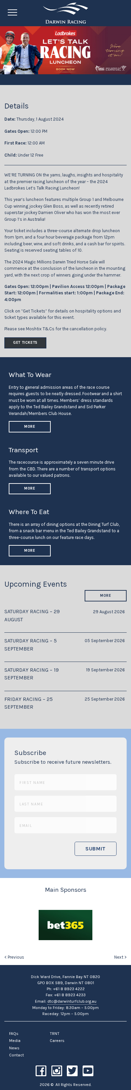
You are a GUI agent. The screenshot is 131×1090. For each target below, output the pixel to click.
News (14, 1048)
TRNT (54, 1033)
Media (14, 1040)
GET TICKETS (25, 342)
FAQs (13, 1033)
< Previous (14, 957)
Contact (16, 1055)
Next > (120, 957)
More (29, 426)
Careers (57, 1040)
